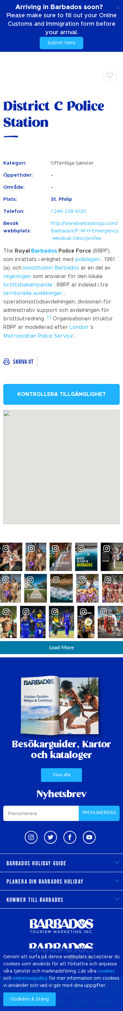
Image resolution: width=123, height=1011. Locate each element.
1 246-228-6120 (68, 211)
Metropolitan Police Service (38, 336)
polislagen (87, 259)
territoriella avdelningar (32, 293)
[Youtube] (89, 837)
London (79, 327)
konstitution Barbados (51, 268)
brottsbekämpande (27, 284)
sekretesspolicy (30, 978)
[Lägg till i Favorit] (110, 75)
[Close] (117, 6)
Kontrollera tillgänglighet (61, 394)
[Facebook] (69, 837)
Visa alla (61, 775)
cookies (106, 971)
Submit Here (61, 43)
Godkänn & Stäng (29, 999)
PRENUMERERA (99, 813)
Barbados (44, 251)
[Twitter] (50, 837)
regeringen (17, 276)
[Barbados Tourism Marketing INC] (61, 925)
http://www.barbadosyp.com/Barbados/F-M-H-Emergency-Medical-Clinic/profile (85, 231)
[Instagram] (31, 837)
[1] (49, 317)
